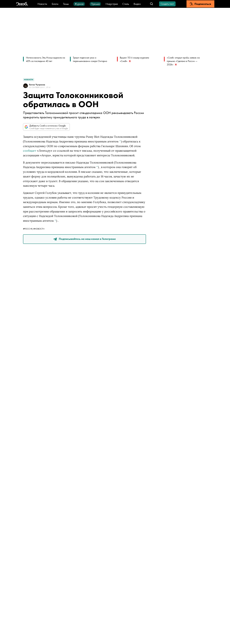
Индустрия (112, 4)
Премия (95, 4)
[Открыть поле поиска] (151, 4)
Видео (137, 4)
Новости (42, 4)
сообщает (29, 150)
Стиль (125, 4)
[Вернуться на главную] (22, 4)
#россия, (28, 228)
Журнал (79, 4)
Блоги (55, 4)
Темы (66, 4)
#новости (38, 228)
